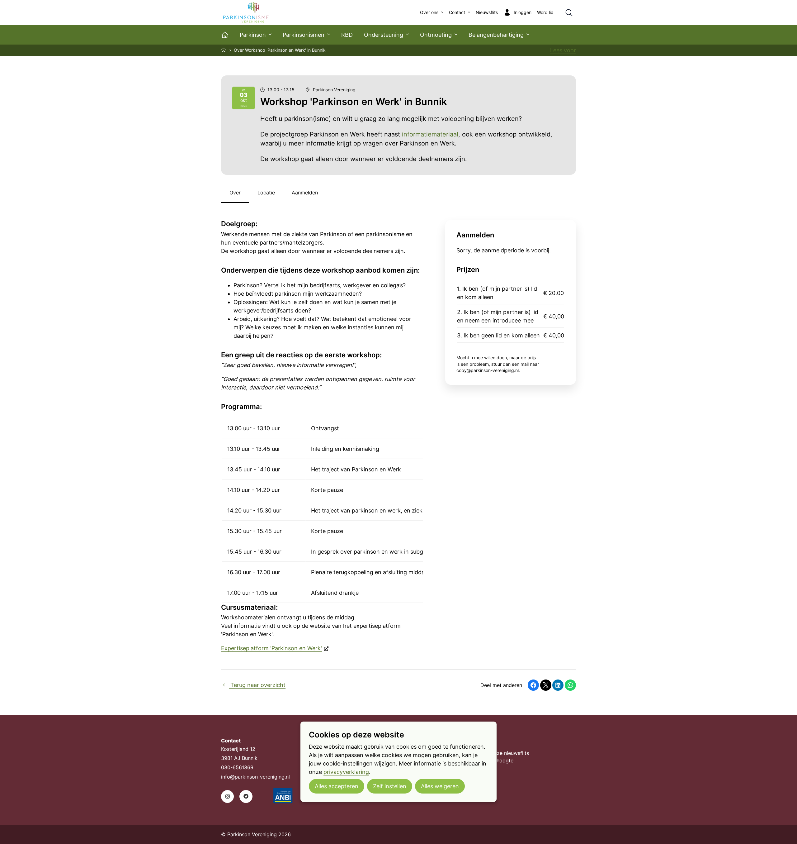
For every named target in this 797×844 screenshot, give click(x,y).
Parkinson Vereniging (334, 89)
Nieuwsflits (487, 12)
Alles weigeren (440, 786)
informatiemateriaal (430, 134)
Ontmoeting (436, 34)
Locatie (266, 192)
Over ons (429, 12)
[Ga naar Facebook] (245, 796)
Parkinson (253, 34)
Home (224, 50)
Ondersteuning (383, 34)
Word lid (545, 12)
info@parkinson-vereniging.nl (255, 777)
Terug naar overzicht (257, 685)
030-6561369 (237, 767)
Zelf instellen (389, 786)
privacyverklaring (346, 772)
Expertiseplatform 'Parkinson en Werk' (271, 648)
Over (235, 192)
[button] (533, 685)
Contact (457, 12)
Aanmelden (305, 192)
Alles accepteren (336, 786)
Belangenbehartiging (496, 34)
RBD (347, 34)
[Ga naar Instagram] (227, 796)
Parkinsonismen (303, 34)
